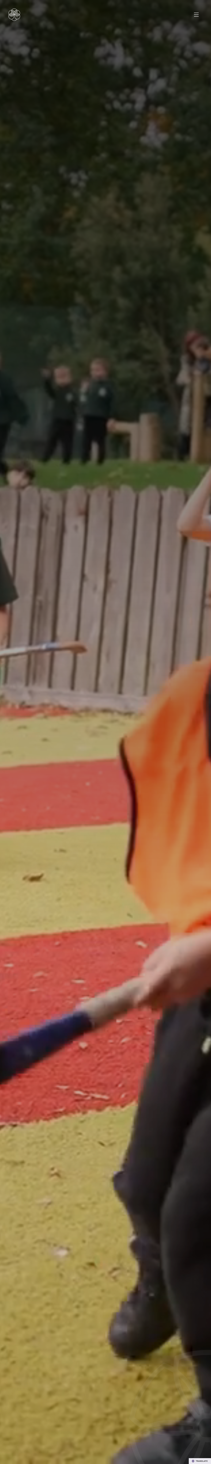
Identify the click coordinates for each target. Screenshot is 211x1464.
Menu (196, 14)
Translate (202, 1461)
